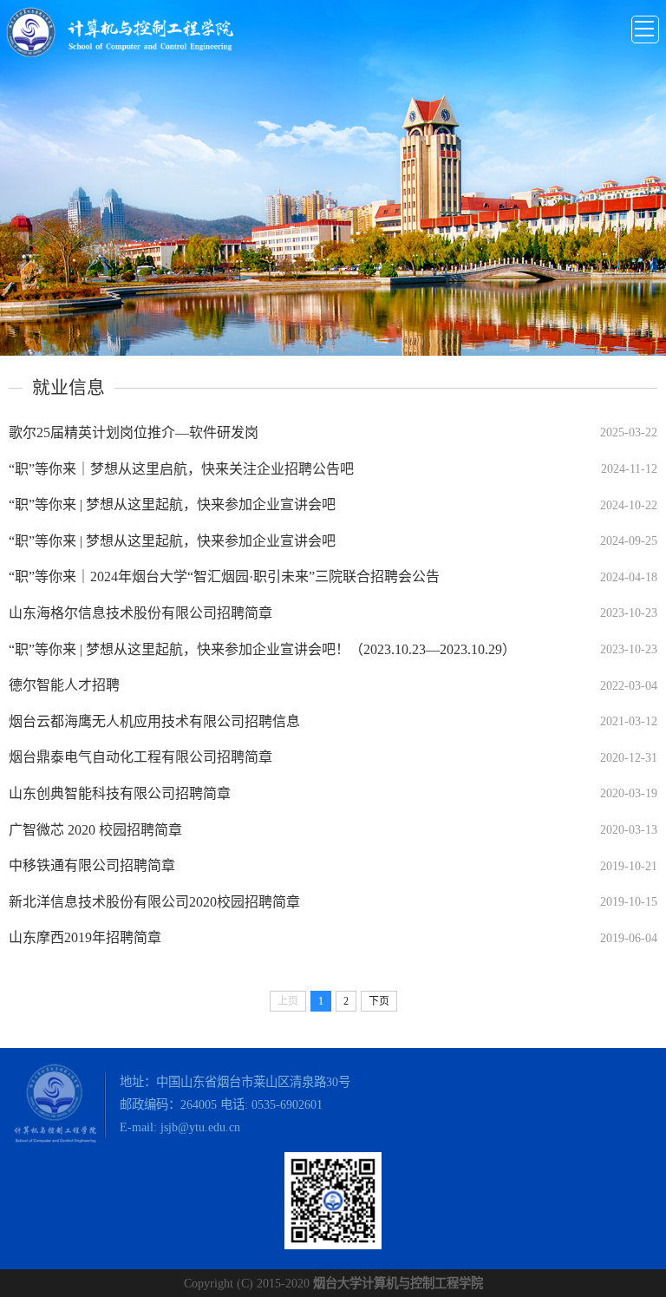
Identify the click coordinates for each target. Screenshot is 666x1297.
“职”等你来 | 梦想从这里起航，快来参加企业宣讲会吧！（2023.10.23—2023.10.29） (262, 649)
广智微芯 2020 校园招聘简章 (95, 829)
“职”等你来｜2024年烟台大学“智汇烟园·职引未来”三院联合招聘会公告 (224, 576)
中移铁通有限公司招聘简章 (92, 865)
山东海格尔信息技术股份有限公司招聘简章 (140, 613)
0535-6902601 (287, 1104)
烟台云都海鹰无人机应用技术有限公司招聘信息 (154, 721)
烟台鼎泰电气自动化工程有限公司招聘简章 (140, 757)
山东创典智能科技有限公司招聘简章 (120, 793)
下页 (379, 1001)
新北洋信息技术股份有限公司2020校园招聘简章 (154, 901)
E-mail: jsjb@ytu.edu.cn (180, 1127)
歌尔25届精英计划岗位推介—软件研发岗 (133, 432)
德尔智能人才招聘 (64, 685)
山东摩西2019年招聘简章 (85, 937)
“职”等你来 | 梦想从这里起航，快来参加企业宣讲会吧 (172, 504)
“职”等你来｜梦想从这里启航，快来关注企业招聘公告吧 (181, 469)
